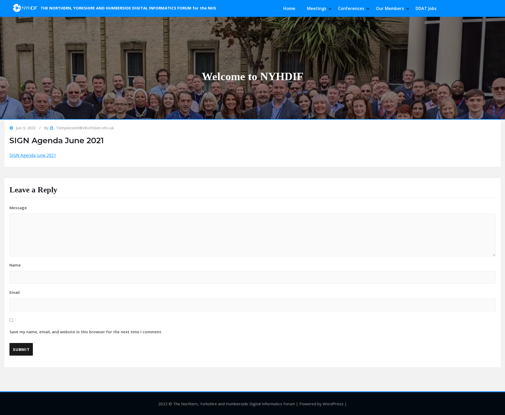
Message (18, 207)
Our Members (390, 8)
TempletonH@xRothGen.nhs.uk (85, 127)
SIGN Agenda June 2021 (32, 155)
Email (85, 312)
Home (289, 8)
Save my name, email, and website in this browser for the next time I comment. (85, 331)
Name (15, 265)
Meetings (316, 8)
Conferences (351, 8)
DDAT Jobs (426, 8)
